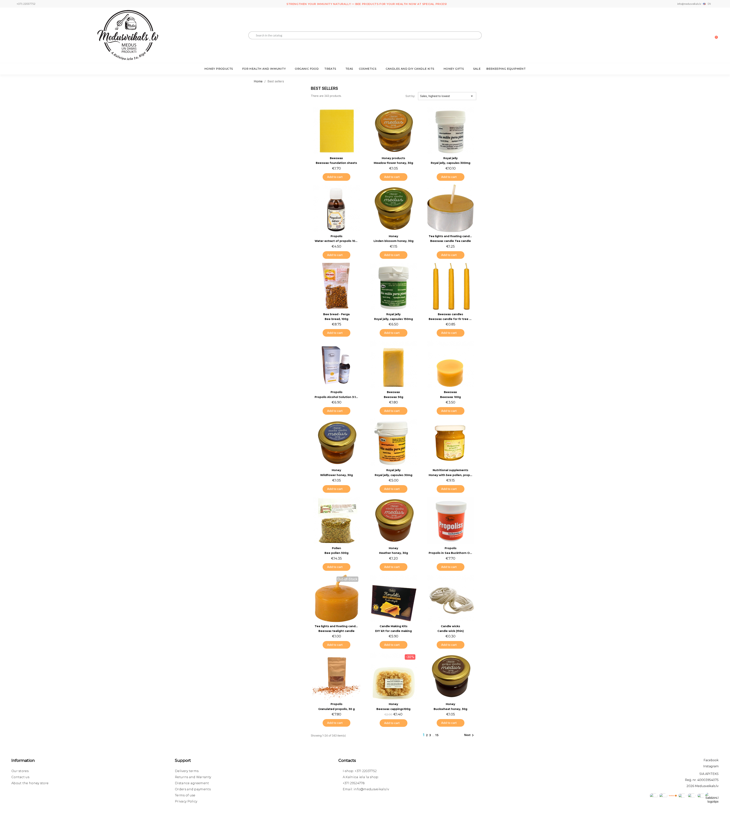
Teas (349, 68)
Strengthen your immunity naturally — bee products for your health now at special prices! (366, 4)
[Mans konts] (701, 35)
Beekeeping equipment (506, 68)
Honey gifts (454, 68)
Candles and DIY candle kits (410, 68)
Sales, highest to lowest (447, 96)
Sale (477, 68)
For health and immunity (264, 68)
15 (437, 735)
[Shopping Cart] (715, 35)
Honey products (218, 68)
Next (469, 735)
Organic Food (307, 68)
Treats (330, 68)
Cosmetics (368, 68)
